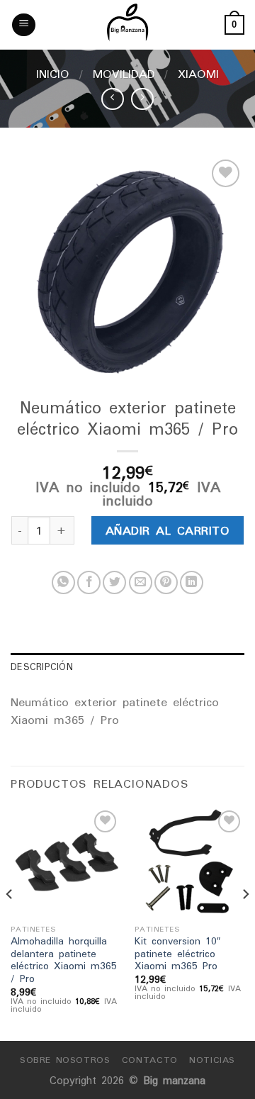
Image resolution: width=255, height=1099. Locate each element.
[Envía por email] (140, 582)
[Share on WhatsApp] (63, 582)
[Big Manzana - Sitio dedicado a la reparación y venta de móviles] (127, 25)
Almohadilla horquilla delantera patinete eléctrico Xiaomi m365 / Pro (64, 960)
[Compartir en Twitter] (114, 582)
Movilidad (124, 74)
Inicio (52, 74)
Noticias (212, 1060)
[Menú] (23, 25)
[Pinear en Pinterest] (166, 582)
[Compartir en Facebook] (89, 582)
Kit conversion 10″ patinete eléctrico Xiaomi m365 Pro (177, 954)
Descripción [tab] (42, 666)
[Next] (245, 922)
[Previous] (10, 922)
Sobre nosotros (65, 1060)
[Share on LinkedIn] (191, 582)
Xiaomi (198, 74)
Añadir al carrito (168, 530)
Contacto (150, 1060)
